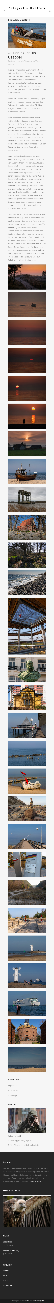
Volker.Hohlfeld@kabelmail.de (26, 1145)
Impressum (7, 1285)
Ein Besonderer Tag (11, 1251)
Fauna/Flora (13, 1091)
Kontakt (6, 1271)
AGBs (5, 1276)
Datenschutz (8, 1281)
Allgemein (28, 61)
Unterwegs (12, 1096)
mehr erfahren (36, 1181)
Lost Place (7, 1242)
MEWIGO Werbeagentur (35, 1301)
